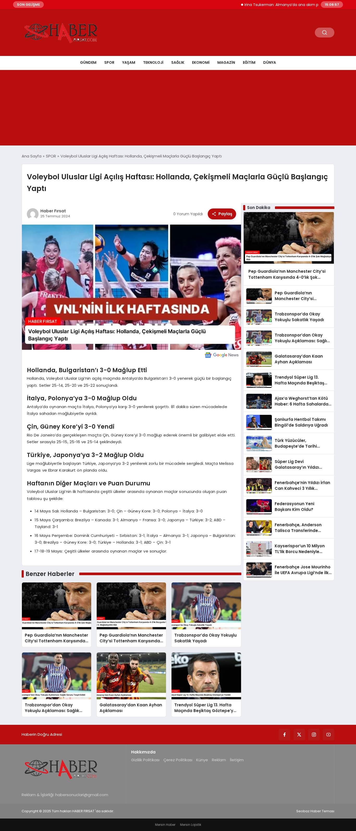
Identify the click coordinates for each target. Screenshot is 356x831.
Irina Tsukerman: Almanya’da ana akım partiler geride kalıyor (281, 4)
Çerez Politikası (177, 760)
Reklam (219, 760)
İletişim (237, 760)
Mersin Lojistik (190, 824)
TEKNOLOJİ (153, 62)
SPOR (109, 62)
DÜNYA (269, 62)
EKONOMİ (201, 62)
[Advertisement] (178, 109)
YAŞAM (128, 62)
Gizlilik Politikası (145, 760)
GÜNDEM (88, 62)
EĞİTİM (249, 62)
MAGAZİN (226, 62)
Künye (202, 760)
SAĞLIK (177, 62)
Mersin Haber (165, 824)
